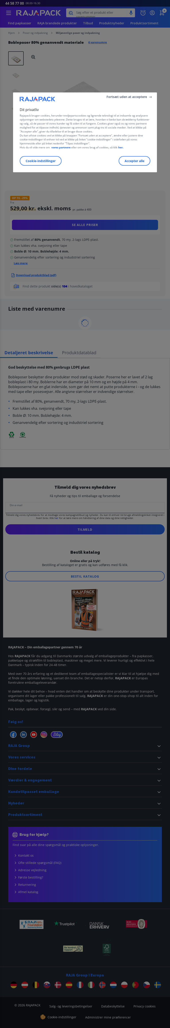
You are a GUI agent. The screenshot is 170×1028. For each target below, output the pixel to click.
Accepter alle (134, 161)
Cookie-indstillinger (41, 161)
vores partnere (61, 147)
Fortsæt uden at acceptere (126, 97)
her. (120, 147)
